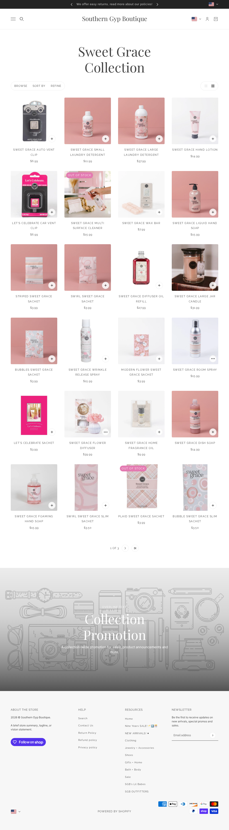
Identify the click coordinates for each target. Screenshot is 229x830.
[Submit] (213, 735)
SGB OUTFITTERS (137, 791)
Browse (20, 86)
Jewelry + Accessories (139, 748)
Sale (128, 777)
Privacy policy (87, 747)
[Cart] (215, 19)
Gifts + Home (133, 762)
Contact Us (85, 725)
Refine (56, 86)
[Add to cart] (51, 138)
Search (82, 718)
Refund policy (87, 740)
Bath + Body (133, 769)
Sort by (39, 86)
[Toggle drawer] (13, 18)
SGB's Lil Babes (135, 784)
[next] (157, 4)
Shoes (129, 755)
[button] (204, 85)
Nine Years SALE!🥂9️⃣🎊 (141, 726)
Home (129, 718)
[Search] (21, 19)
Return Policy (87, 733)
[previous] (71, 4)
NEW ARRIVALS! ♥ (137, 733)
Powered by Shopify (114, 811)
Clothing (130, 740)
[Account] (207, 19)
